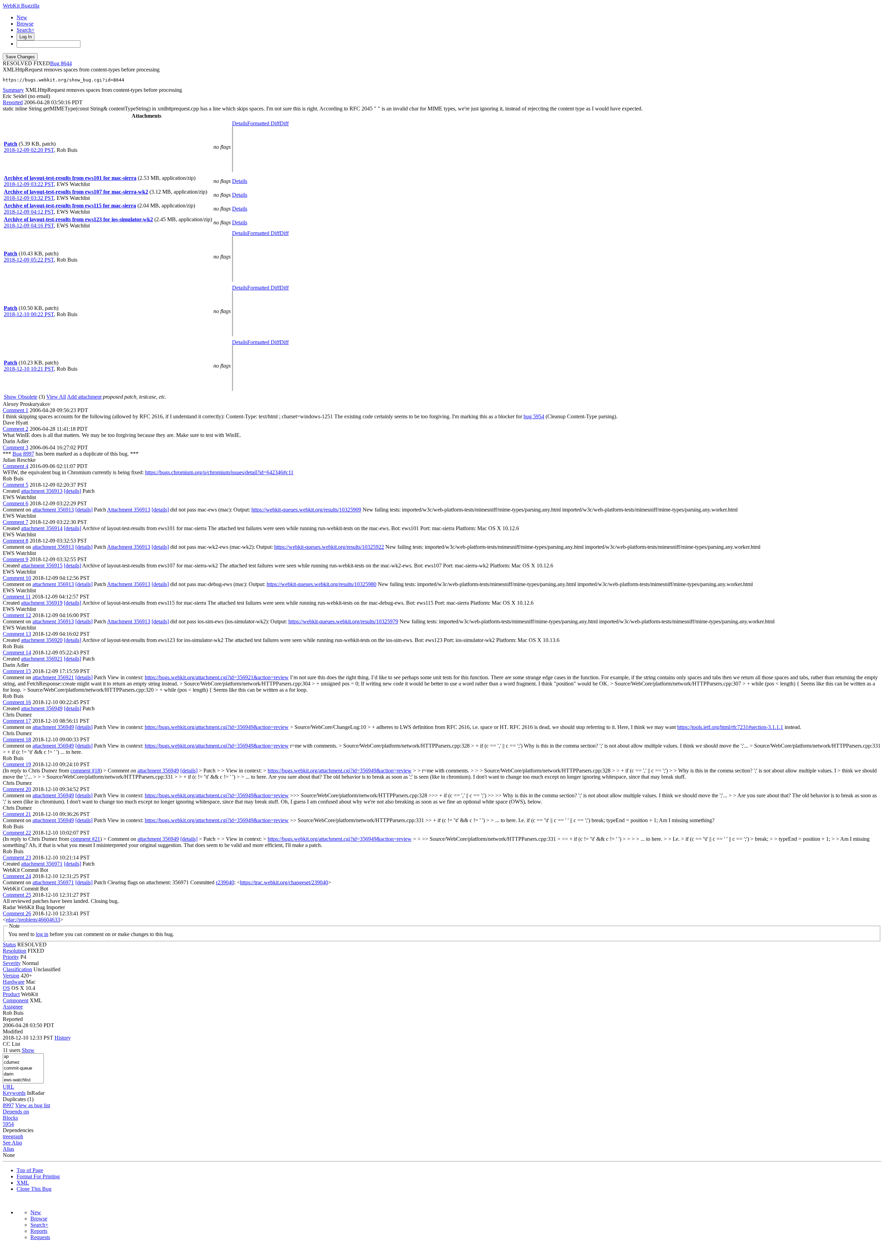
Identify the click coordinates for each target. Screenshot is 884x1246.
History (63, 1038)
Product (11, 994)
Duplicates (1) (18, 1099)
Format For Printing (38, 1176)
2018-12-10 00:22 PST (29, 314)
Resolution (14, 951)
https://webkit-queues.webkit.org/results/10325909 (306, 510)
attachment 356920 (42, 640)
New (22, 17)
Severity (12, 963)
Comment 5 (15, 485)
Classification (17, 969)
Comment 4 (15, 466)
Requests (40, 1237)
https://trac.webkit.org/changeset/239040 (284, 882)
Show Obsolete (20, 397)
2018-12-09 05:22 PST (29, 260)
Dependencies (18, 1130)
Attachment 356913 (128, 510)
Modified (13, 1031)
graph (17, 1136)
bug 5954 (533, 416)
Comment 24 (17, 876)
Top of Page (30, 1170)
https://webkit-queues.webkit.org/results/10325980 (321, 584)
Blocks (10, 1118)
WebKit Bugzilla (21, 6)
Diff (284, 123)
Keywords (14, 1093)
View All (56, 397)
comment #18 (85, 770)
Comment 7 (15, 522)
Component (15, 1000)
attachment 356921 (42, 659)
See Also (12, 1143)
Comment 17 (17, 721)
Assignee (13, 1007)
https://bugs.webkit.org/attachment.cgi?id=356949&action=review (217, 727)
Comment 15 (17, 671)
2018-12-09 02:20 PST (29, 150)
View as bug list (32, 1105)
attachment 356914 (42, 528)
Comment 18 (17, 739)
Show (28, 1050)
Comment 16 (17, 702)
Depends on (16, 1111)
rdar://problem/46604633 (33, 920)
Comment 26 (17, 913)
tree (7, 1136)
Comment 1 (15, 410)
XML (23, 1183)
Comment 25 (17, 895)
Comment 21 (17, 814)
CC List (11, 1044)
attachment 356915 (42, 565)
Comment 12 (17, 615)
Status (9, 944)
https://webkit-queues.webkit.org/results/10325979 (343, 621)
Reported (13, 102)
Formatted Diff (263, 123)
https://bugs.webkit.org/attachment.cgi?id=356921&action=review (217, 677)
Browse (25, 24)
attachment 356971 (42, 864)
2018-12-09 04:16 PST (29, 225)
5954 (8, 1124)
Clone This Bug (34, 1189)
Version (11, 976)
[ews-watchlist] (23, 1080)
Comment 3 (15, 447)
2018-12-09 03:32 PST (29, 198)
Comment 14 (17, 652)
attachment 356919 (42, 603)
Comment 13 (17, 634)
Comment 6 (15, 503)
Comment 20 (17, 789)
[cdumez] (23, 1062)
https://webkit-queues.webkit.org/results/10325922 (329, 547)
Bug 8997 (23, 454)
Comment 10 (17, 578)
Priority (11, 957)
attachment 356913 (42, 491)
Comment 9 (15, 559)
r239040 (225, 882)
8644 (66, 63)
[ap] (23, 1057)
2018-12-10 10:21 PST (29, 369)
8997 (8, 1105)
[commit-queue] (23, 1068)
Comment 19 (17, 764)
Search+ (26, 30)
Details (239, 123)
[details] (72, 491)
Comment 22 (17, 833)
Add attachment (84, 397)
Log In (25, 36)
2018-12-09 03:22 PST (29, 184)
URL (8, 1087)
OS (6, 988)
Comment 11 (17, 597)
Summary (13, 90)
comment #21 (85, 839)
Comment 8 (15, 541)
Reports (38, 1231)
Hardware (14, 982)
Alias (8, 1149)
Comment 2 (15, 429)
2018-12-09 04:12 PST (29, 212)
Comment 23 (17, 857)
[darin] (23, 1074)
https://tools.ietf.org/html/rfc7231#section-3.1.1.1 (730, 727)
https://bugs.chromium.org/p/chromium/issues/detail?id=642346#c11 (219, 472)
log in (42, 934)
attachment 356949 (42, 708)
